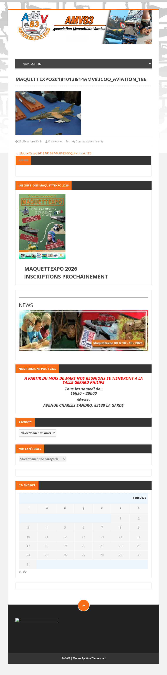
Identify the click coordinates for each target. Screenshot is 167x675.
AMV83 (23, 160)
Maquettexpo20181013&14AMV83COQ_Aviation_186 (53, 153)
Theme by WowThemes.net (89, 658)
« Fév (22, 572)
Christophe (55, 141)
